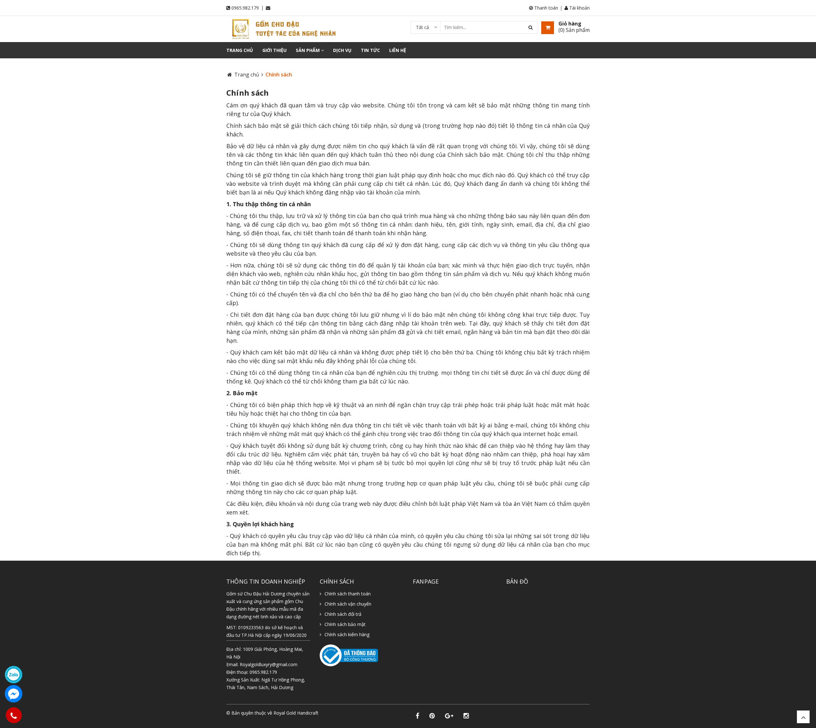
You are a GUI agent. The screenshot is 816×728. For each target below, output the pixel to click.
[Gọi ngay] (13, 715)
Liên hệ (397, 50)
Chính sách (247, 92)
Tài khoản (579, 8)
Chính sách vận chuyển (347, 604)
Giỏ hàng (569, 23)
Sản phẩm (308, 50)
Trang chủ (239, 50)
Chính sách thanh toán (347, 594)
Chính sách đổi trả (342, 614)
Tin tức (370, 50)
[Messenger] (13, 694)
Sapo (259, 720)
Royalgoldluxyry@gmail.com (268, 664)
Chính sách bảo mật (345, 624)
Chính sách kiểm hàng (346, 634)
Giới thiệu (274, 50)
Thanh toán (545, 8)
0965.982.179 (245, 8)
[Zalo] (13, 674)
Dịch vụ (342, 50)
